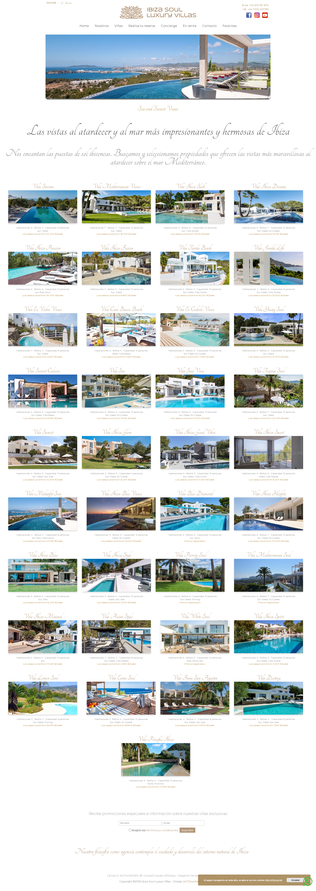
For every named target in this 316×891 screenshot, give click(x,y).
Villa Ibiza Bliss (43, 555)
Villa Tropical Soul (268, 370)
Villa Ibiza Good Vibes (194, 432)
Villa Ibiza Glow (116, 432)
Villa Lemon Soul (42, 677)
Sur (183, 230)
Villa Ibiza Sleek (190, 186)
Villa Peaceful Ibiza (156, 739)
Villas (118, 26)
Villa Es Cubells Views (195, 309)
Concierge (169, 26)
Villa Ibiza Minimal (43, 616)
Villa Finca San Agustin (194, 677)
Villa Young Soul (268, 309)
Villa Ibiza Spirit (268, 616)
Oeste (115, 353)
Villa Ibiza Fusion (116, 247)
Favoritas (229, 26)
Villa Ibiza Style (116, 555)
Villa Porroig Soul (190, 555)
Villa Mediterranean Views (116, 186)
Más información (273, 880)
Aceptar (295, 880)
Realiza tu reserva (141, 26)
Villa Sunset (42, 432)
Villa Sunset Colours (42, 370)
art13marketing (193, 881)
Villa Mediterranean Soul (268, 555)
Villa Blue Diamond (195, 493)
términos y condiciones (162, 830)
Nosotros (102, 26)
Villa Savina (43, 186)
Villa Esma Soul (121, 677)
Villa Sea (116, 370)
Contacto (209, 26)
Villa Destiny (268, 677)
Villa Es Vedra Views (43, 309)
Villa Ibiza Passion (43, 247)
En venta (189, 26)
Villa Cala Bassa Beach (121, 309)
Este (189, 660)
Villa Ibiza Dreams (268, 186)
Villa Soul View (190, 370)
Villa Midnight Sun (43, 493)
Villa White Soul (195, 616)
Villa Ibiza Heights (268, 493)
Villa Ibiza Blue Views (121, 493)
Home (84, 26)
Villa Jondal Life (268, 247)
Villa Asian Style (116, 616)
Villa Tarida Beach (194, 247)
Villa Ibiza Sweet (268, 432)
